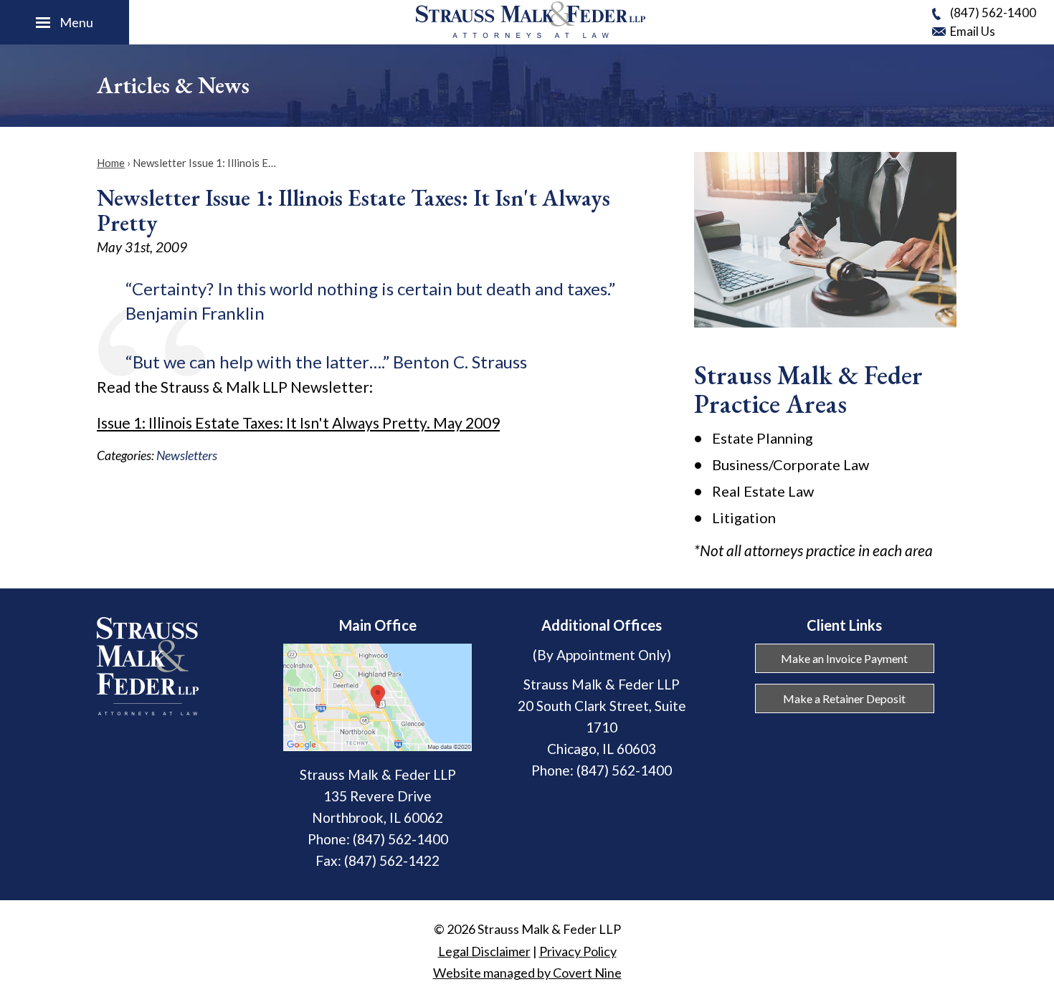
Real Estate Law (763, 491)
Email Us (972, 31)
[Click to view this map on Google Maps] (377, 746)
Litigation (744, 517)
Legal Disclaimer (484, 951)
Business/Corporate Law (790, 464)
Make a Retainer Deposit (844, 698)
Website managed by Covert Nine (527, 972)
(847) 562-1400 (993, 12)
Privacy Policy (578, 951)
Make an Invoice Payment (844, 658)
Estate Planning (762, 438)
